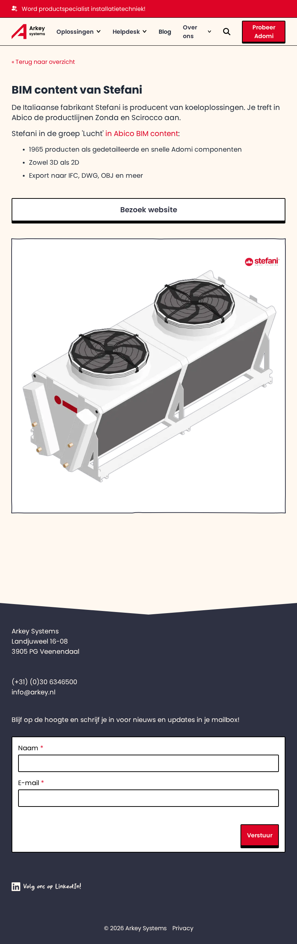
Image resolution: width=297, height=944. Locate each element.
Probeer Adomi (263, 31)
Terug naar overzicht (43, 62)
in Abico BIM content (141, 133)
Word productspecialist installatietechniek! (84, 9)
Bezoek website (148, 209)
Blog (165, 31)
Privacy (182, 928)
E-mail (31, 783)
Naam (30, 748)
